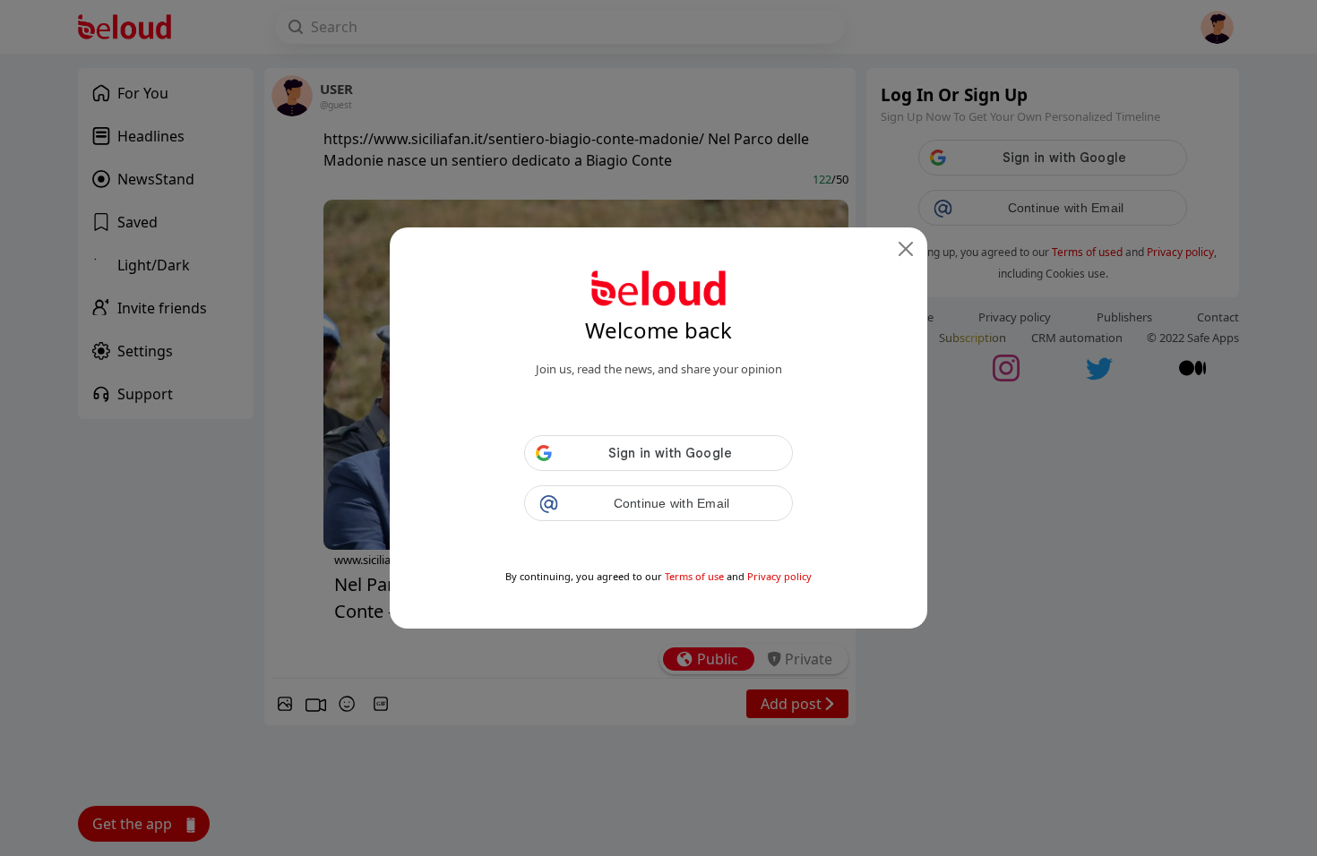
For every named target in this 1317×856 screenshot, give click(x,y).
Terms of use (694, 576)
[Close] (905, 249)
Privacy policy (779, 576)
